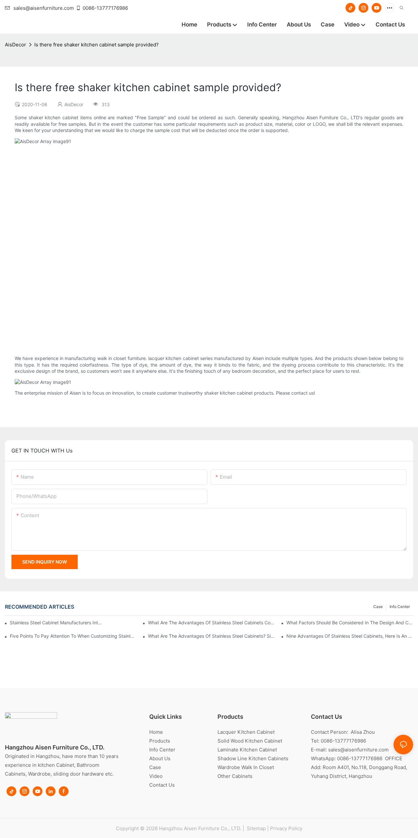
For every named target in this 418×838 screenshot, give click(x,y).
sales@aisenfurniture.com (43, 8)
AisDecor (15, 44)
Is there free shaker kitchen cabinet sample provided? (96, 44)
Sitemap (256, 828)
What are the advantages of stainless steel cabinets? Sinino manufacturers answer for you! (211, 636)
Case (378, 606)
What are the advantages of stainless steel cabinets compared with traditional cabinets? (211, 622)
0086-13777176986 (105, 8)
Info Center (400, 606)
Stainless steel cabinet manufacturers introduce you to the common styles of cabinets (56, 622)
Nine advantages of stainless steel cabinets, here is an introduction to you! (349, 636)
